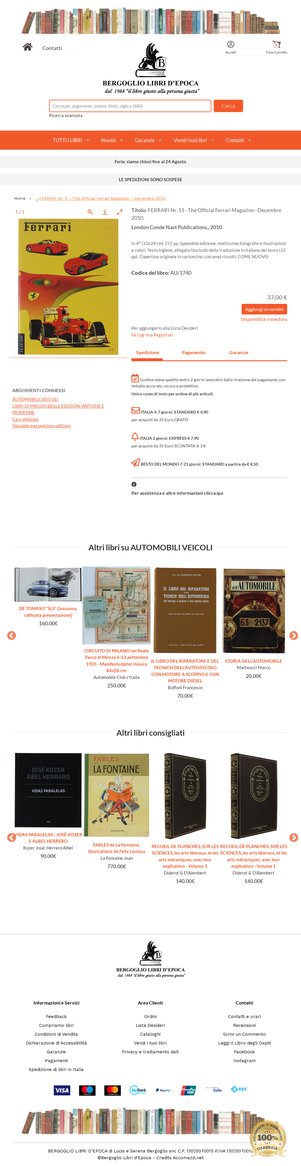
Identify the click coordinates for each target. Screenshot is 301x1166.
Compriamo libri (56, 1025)
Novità (108, 140)
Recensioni (244, 1025)
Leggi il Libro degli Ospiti (244, 1043)
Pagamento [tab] (193, 352)
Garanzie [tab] (238, 352)
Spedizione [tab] (147, 352)
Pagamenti (56, 1060)
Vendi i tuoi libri (190, 140)
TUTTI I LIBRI (67, 140)
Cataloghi (150, 1034)
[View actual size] (90, 212)
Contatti (52, 48)
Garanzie (145, 140)
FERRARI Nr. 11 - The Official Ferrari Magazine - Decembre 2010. (102, 198)
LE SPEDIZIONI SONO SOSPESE (150, 179)
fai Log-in (140, 334)
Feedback (56, 1016)
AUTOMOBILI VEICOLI (35, 399)
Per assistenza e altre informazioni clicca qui (177, 493)
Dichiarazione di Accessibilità (56, 1043)
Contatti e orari (244, 1016)
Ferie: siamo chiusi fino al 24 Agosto (150, 161)
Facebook (244, 1052)
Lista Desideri (150, 1025)
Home (20, 198)
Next (292, 634)
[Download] (105, 212)
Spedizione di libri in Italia (56, 1069)
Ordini (150, 1016)
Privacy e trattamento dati (150, 1052)
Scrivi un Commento (244, 1034)
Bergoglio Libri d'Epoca (126, 1157)
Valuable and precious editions (41, 425)
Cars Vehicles (25, 419)
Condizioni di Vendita (56, 1034)
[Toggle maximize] (119, 212)
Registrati (163, 334)
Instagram (244, 1060)
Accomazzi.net (188, 1157)
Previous (9, 634)
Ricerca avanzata (66, 115)
